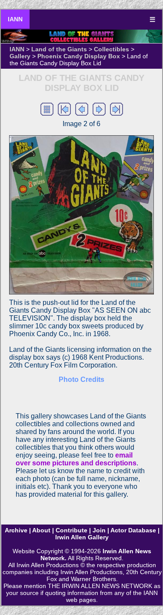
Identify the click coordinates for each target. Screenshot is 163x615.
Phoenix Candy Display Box (78, 56)
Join (99, 530)
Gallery (20, 56)
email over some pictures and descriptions (76, 459)
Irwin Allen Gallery (82, 537)
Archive (16, 530)
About (41, 530)
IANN (15, 19)
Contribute (71, 530)
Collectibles (111, 49)
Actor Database (133, 530)
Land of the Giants (59, 49)
